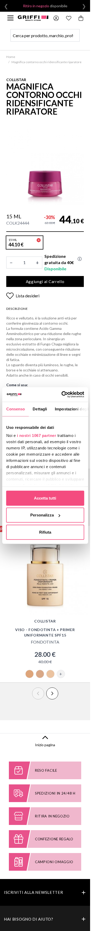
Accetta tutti (45, 498)
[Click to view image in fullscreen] (45, 166)
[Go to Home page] (33, 18)
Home (10, 57)
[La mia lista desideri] (68, 18)
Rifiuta (45, 532)
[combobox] (45, 35)
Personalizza (42, 515)
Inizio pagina (45, 745)
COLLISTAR (16, 79)
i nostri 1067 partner (36, 435)
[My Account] (56, 18)
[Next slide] (52, 693)
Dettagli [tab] (40, 409)
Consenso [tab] (15, 409)
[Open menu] (10, 18)
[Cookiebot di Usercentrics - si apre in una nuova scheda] (63, 394)
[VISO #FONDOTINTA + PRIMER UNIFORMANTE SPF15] (45, 572)
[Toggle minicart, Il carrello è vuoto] (81, 18)
